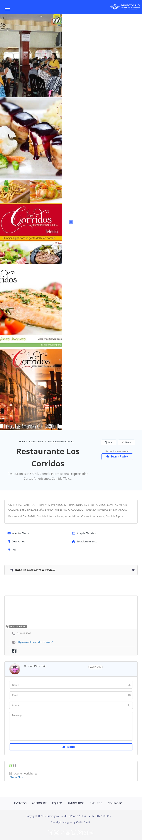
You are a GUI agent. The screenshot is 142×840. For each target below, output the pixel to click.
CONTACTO (115, 803)
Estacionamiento (87, 541)
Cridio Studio (83, 822)
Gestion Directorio (35, 666)
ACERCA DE (39, 803)
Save (109, 442)
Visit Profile (95, 667)
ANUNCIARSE (76, 803)
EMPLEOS (96, 803)
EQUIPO (57, 803)
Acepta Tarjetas (86, 533)
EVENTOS (20, 803)
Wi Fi (15, 549)
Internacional (36, 441)
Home (22, 441)
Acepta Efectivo (21, 533)
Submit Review (119, 456)
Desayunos (18, 541)
